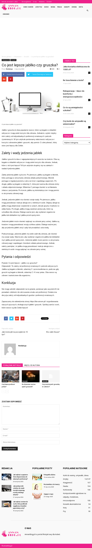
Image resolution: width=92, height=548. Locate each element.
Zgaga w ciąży (48, 494)
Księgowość (67, 482)
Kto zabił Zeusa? (53, 332)
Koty (65, 508)
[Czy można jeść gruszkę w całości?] (51, 376)
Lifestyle (38, 7)
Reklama (41, 2)
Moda (53, 7)
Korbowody (67, 490)
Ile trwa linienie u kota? (73, 80)
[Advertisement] (46, 35)
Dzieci (46, 7)
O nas (35, 2)
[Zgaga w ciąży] (37, 496)
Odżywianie (5, 60)
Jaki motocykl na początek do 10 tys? (15, 333)
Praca (59, 7)
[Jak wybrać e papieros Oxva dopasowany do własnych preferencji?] (6, 477)
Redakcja (9, 69)
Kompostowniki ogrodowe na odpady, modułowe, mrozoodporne (74, 497)
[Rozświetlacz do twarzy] (37, 486)
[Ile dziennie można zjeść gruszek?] (30, 376)
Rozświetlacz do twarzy (52, 484)
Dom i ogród (28, 7)
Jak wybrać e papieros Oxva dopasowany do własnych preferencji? (20, 477)
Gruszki (13, 60)
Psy (64, 511)
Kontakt (49, 2)
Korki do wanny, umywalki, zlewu (76, 475)
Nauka (65, 486)
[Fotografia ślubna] (37, 477)
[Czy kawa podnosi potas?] (10, 376)
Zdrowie (6, 14)
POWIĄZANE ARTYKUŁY (12, 365)
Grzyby (65, 479)
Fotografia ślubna (49, 475)
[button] (87, 10)
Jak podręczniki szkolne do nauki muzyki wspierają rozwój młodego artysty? (19, 490)
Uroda (74, 7)
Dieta (81, 7)
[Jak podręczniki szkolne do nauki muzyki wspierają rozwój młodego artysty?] (6, 488)
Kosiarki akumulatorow (72, 504)
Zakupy (66, 7)
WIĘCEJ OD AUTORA (32, 365)
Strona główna (26, 2)
